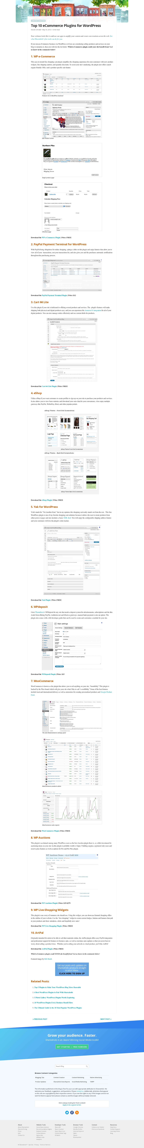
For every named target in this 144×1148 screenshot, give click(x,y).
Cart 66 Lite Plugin (49, 386)
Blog (111, 1133)
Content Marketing (78, 1077)
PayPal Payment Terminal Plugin (54, 295)
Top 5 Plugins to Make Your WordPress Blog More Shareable (57, 987)
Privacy (36, 1145)
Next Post (105, 1019)
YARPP (92, 1082)
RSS (77, 1112)
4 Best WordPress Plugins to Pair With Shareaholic (53, 992)
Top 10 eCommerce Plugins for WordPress (66, 25)
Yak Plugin (46, 600)
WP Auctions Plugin (49, 903)
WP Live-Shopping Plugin (52, 926)
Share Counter (59, 1129)
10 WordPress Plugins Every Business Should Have (53, 1002)
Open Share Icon (60, 1131)
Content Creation (38, 21)
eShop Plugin (47, 500)
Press (19, 1131)
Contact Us (21, 1135)
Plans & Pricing (22, 1129)
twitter (67, 1112)
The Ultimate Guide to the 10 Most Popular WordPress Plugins (58, 1007)
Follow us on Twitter (98, 1127)
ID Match (57, 1135)
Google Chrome (78, 1127)
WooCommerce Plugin (50, 830)
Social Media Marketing (79, 1082)
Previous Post (40, 1019)
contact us (80, 1091)
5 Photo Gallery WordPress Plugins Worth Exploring (54, 997)
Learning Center (115, 1131)
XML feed (67, 518)
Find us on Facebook (98, 1129)
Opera (75, 1135)
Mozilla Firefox (77, 1129)
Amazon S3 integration (92, 310)
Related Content (41, 1131)
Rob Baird (48, 959)
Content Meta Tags (60, 1133)
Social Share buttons (42, 1127)
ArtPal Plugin (47, 948)
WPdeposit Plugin (48, 674)
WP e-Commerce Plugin (51, 237)
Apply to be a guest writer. (72, 1105)
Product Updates (40, 1082)
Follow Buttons (40, 1133)
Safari (75, 1133)
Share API (58, 1127)
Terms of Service (45, 1145)
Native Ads (39, 1135)
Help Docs (113, 1127)
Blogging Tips (39, 1077)
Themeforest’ (39, 612)
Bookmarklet (77, 1137)
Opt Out (30, 1145)
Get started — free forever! (72, 1047)
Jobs (19, 1133)
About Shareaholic (23, 1127)
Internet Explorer (78, 1131)
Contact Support (115, 1129)
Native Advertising (96, 1077)
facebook (72, 1112)
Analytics (39, 1139)
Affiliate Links (40, 1137)
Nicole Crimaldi (36, 30)
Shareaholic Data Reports (62, 1082)
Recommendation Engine (44, 1129)
